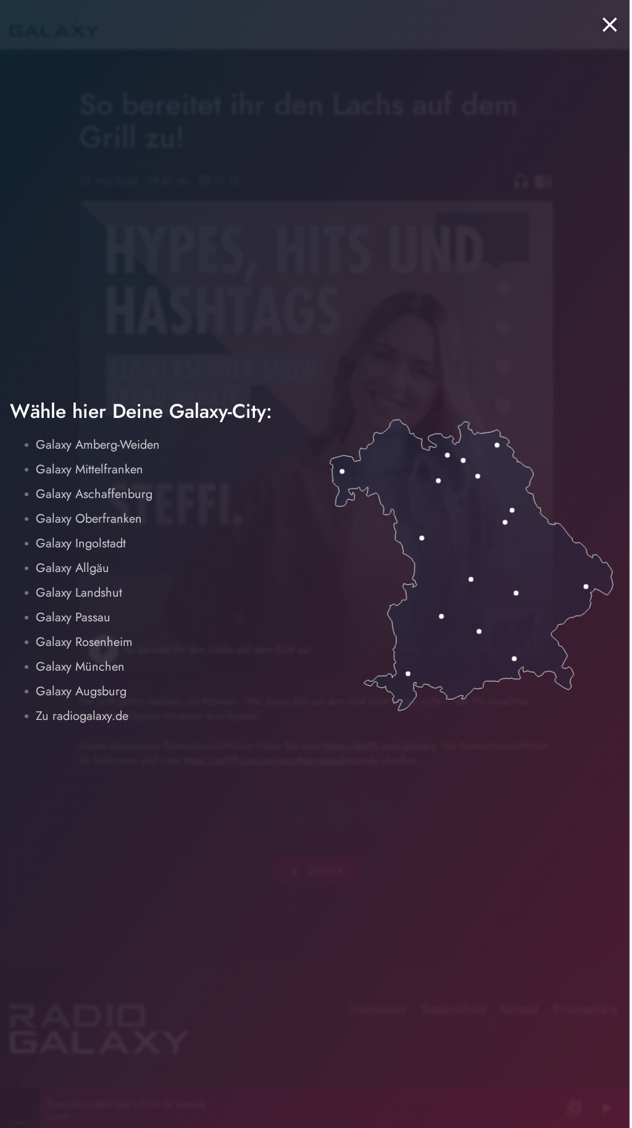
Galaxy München (80, 667)
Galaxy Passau (73, 617)
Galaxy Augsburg (81, 691)
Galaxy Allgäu (72, 568)
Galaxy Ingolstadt (81, 543)
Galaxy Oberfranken (89, 519)
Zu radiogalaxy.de (82, 716)
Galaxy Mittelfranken (89, 469)
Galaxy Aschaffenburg (94, 494)
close (609, 24)
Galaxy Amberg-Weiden (98, 445)
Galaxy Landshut (79, 593)
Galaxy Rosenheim (84, 642)
